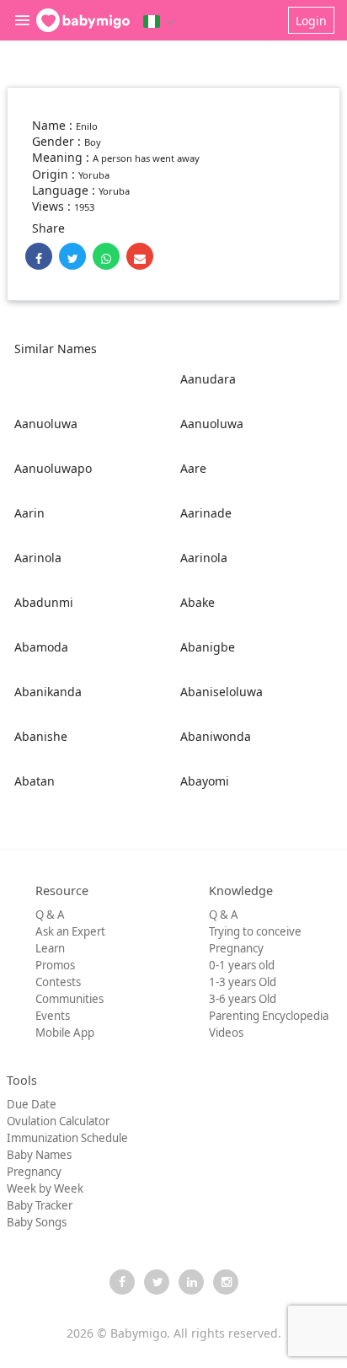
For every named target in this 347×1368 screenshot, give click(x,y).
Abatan (34, 781)
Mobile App (64, 1032)
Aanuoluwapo (53, 468)
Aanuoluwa (45, 424)
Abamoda (41, 647)
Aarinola (37, 558)
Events (52, 1015)
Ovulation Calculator (58, 1121)
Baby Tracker (39, 1205)
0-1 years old (242, 965)
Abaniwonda (215, 736)
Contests (58, 982)
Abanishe (40, 736)
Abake (197, 602)
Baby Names (39, 1154)
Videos (226, 1032)
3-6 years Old (242, 998)
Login (311, 21)
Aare (193, 468)
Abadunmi (43, 602)
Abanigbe (207, 647)
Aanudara (208, 379)
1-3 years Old (242, 982)
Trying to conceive (255, 931)
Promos (55, 965)
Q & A (50, 914)
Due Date (31, 1104)
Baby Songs (37, 1222)
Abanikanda (48, 692)
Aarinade (206, 513)
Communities (69, 998)
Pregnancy (236, 948)
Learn (50, 948)
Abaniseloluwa (221, 692)
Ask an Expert (70, 931)
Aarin (29, 513)
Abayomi (204, 781)
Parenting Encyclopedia (268, 1015)
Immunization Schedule (67, 1137)
